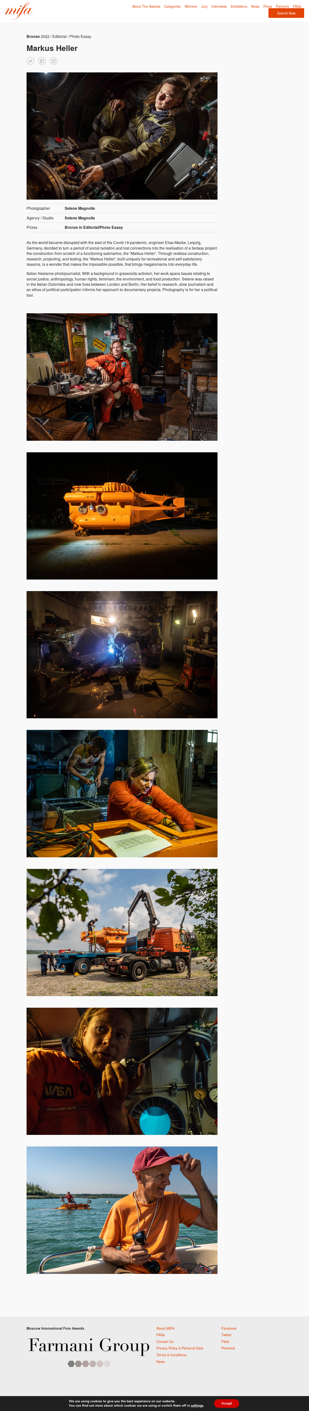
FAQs (297, 6)
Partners (282, 6)
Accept (226, 1403)
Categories (172, 6)
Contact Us (164, 1341)
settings (197, 1406)
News (255, 6)
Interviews (219, 6)
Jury (204, 6)
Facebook (229, 1328)
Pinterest (228, 1348)
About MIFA (165, 1328)
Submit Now (286, 13)
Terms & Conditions (171, 1354)
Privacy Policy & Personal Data (179, 1348)
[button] (30, 61)
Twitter (226, 1334)
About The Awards (146, 6)
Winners (191, 6)
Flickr (225, 1341)
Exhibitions (239, 6)
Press (267, 6)
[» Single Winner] (19, 11)
